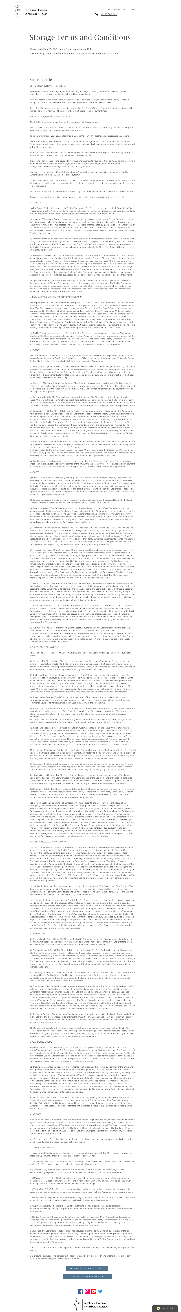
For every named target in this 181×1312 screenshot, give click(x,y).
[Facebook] (80, 1291)
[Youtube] (93, 1291)
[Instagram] (87, 1291)
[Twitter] (100, 1291)
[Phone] (96, 14)
